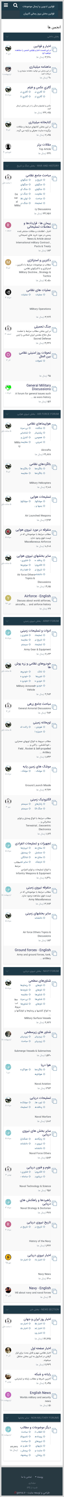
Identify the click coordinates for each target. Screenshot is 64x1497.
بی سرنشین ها (23, 428)
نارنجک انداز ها (37, 862)
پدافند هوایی (37, 560)
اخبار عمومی (23, 1324)
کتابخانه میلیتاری (40, 122)
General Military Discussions (38, 387)
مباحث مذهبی (23, 1432)
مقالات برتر (44, 144)
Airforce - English (37, 596)
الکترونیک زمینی (40, 799)
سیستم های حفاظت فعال (23, 644)
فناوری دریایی (23, 1172)
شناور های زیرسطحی (37, 1032)
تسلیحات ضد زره (37, 644)
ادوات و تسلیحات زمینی (35, 630)
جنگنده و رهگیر (37, 428)
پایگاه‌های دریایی (37, 1139)
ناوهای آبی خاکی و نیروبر (37, 1004)
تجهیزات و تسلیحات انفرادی (33, 843)
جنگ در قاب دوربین (23, 203)
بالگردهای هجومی (37, 468)
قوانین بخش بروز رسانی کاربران (38, 14)
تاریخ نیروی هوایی (37, 570)
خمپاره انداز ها (37, 732)
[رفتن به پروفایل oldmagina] (8, 1350)
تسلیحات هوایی (40, 496)
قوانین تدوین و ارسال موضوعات (38, 7)
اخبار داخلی (37, 1260)
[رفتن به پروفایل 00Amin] (8, 1395)
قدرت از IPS (32, 1487)
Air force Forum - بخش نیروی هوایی (38, 414)
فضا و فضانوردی (23, 570)
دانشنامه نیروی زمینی (37, 918)
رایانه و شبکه (42, 1374)
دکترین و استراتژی (39, 260)
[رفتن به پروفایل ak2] (8, 147)
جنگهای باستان (23, 184)
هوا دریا (46, 1065)
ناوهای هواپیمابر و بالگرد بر (37, 985)
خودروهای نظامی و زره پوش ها (33, 665)
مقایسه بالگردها (23, 473)
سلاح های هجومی (37, 848)
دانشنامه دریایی (23, 1144)
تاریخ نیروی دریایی (39, 1222)
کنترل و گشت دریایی (23, 437)
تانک (40, 672)
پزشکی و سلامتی (37, 1455)
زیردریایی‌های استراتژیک (37, 1037)
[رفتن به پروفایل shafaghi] (8, 532)
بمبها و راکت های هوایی (37, 506)
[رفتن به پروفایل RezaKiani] (8, 225)
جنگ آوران (23, 189)
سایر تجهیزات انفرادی (23, 862)
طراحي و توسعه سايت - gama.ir (32, 1493)
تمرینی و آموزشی (37, 442)
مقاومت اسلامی (37, 194)
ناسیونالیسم (23, 1436)
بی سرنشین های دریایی (23, 999)
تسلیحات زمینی (37, 635)
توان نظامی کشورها (23, 198)
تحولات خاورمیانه (37, 361)
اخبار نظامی (37, 1324)
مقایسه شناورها (23, 994)
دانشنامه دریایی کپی (37, 1148)
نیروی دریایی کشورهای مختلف (37, 1144)
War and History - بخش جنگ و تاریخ (38, 166)
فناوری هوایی (23, 560)
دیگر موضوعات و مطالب (35, 1427)
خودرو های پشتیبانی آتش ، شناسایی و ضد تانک (37, 681)
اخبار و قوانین (42, 46)
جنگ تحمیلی (42, 326)
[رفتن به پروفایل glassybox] (8, 1257)
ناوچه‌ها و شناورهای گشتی (23, 990)
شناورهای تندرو (37, 994)
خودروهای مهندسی (23, 672)
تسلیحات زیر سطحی (23, 1107)
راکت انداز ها (23, 727)
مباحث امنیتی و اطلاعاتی (23, 1441)
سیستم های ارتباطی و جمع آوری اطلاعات (23, 804)
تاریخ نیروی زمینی (37, 640)
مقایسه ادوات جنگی (23, 640)
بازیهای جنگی (37, 1446)
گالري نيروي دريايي (37, 96)
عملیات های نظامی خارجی (23, 295)
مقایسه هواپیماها (23, 442)
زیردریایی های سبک (37, 1041)
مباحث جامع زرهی (39, 704)
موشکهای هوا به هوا (37, 501)
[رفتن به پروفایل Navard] (8, 292)
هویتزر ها (37, 727)
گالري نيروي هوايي (37, 92)
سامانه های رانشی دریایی (23, 1176)
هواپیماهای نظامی (39, 423)
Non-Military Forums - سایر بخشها (38, 1418)
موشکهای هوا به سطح (23, 501)
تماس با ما (26, 1477)
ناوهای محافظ (37, 990)
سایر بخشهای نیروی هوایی (34, 556)
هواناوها (38, 1074)
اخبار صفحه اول (41, 1348)
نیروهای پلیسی (37, 1441)
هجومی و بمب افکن (37, 437)
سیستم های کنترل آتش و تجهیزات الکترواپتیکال (23, 809)
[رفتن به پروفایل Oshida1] (8, 355)
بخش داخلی (53, 36)
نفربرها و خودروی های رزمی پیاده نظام (37, 676)
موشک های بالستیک (37, 771)
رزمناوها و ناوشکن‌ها (23, 985)
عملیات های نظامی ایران (37, 295)
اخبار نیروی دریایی (39, 1255)
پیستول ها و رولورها (23, 853)
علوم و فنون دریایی (39, 1167)
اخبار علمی (23, 1328)
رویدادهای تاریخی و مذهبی (37, 1436)
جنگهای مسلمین (37, 189)
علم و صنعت (23, 1446)
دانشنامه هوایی (37, 574)
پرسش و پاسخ (23, 1450)
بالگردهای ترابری (23, 468)
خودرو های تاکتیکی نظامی (23, 681)
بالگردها (38, 1069)
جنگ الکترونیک (37, 809)
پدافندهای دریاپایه (37, 1107)
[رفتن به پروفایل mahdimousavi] (8, 1376)
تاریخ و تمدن (37, 180)
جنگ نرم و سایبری (23, 194)
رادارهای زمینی (37, 804)
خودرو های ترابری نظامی (23, 676)
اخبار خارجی (23, 1260)
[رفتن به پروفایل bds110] (8, 1034)
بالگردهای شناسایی (37, 473)
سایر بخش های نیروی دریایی (36, 1133)
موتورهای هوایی (23, 565)
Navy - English (40, 1288)
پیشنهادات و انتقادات (23, 1455)
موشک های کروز (23, 771)
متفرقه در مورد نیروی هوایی (33, 529)
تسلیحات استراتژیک (37, 203)
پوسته (39, 1477)
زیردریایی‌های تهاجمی (23, 1037)
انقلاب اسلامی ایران (37, 1432)
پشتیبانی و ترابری (37, 433)
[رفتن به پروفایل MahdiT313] (8, 262)
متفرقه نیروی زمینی (38, 887)
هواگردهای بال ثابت (23, 1069)
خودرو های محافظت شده (37, 686)
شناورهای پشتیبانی (37, 999)
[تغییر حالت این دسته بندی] (7, 36)
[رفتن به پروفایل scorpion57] (8, 387)
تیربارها (24, 848)
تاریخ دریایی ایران (37, 1227)
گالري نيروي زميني (23, 92)
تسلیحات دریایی (40, 1098)
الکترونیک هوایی (37, 565)
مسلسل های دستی (37, 853)
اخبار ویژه (37, 1333)
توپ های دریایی (37, 1102)
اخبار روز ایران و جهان (37, 1319)
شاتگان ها (23, 857)
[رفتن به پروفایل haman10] (8, 1290)
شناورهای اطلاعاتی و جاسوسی (23, 1004)
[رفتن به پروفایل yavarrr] (8, 598)
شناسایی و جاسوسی (23, 433)
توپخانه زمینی (42, 722)
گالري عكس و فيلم (39, 87)
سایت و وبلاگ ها (37, 1450)
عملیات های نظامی (38, 290)
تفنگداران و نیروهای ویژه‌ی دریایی (23, 1139)
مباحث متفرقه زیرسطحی (23, 1041)
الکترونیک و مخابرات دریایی (37, 1172)
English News (40, 1393)
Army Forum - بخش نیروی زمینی (41, 621)
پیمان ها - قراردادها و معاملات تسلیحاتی (37, 225)
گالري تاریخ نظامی (23, 96)
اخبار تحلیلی (37, 1328)
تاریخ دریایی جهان (23, 1227)
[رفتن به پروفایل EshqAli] (8, 69)
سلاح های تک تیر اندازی (37, 857)
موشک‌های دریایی (23, 1102)
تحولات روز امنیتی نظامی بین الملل (35, 354)
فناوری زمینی (23, 635)
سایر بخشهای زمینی (38, 913)
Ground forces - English (33, 950)
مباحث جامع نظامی (38, 175)
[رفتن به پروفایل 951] (8, 177)
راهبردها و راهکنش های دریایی (35, 1202)
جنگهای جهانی (23, 180)
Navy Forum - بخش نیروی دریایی (41, 971)
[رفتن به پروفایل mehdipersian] (8, 633)
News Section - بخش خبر (44, 1309)
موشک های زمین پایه (37, 766)
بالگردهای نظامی (40, 464)
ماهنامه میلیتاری (40, 66)
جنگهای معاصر (37, 184)
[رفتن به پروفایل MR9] (8, 48)
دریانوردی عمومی (37, 1176)
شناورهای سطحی (40, 980)
